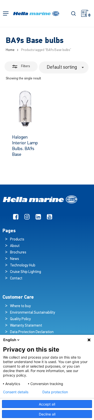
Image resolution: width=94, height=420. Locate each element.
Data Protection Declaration (32, 332)
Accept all (47, 404)
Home (10, 50)
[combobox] (63, 67)
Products (17, 239)
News (14, 259)
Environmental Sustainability (32, 313)
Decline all (47, 414)
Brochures (18, 252)
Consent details (15, 392)
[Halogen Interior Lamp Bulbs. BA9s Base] (25, 108)
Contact (16, 278)
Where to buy (20, 306)
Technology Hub (22, 265)
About (15, 246)
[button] (6, 13)
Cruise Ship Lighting (25, 272)
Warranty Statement (26, 326)
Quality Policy (20, 319)
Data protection (55, 392)
